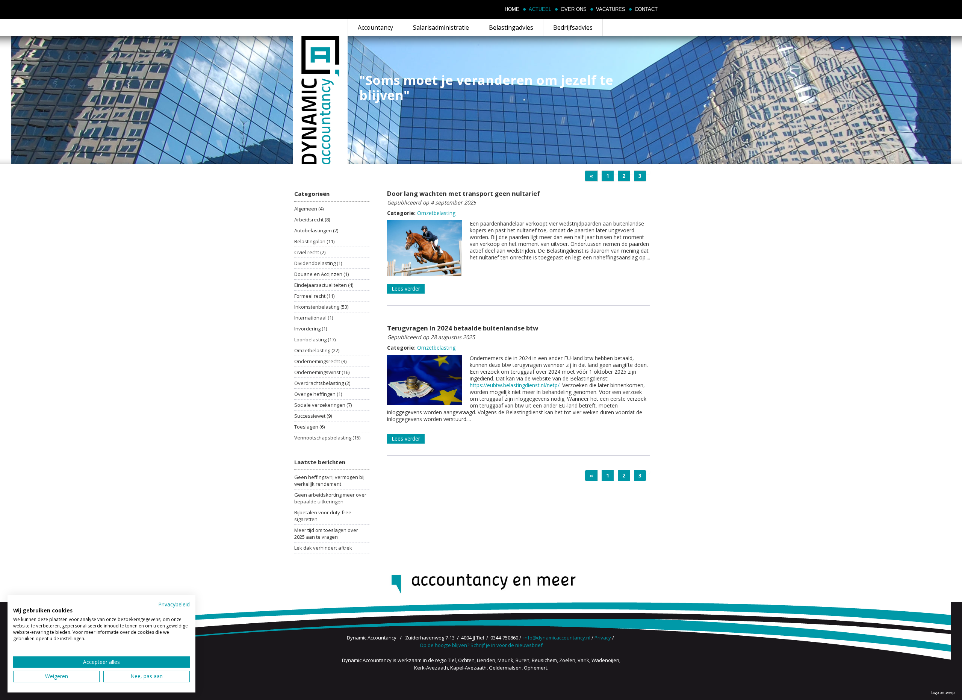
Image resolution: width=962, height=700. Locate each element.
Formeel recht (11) (314, 295)
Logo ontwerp (942, 692)
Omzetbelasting (436, 213)
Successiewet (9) (313, 415)
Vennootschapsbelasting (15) (327, 437)
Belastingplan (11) (314, 241)
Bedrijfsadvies (573, 27)
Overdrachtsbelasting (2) (322, 383)
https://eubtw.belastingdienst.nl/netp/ (515, 385)
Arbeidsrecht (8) (312, 219)
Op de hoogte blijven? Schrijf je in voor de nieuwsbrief (481, 645)
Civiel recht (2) (309, 252)
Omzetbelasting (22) (316, 350)
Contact (646, 9)
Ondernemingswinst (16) (321, 372)
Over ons (574, 9)
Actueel (540, 9)
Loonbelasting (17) (315, 339)
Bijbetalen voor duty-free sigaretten (322, 516)
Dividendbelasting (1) (318, 263)
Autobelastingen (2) (316, 230)
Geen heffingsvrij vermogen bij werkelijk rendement (329, 480)
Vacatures (610, 9)
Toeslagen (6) (309, 426)
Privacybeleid (174, 604)
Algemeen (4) (309, 208)
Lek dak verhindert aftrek (323, 547)
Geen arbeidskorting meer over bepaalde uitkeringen (330, 498)
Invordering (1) (310, 328)
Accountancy (375, 27)
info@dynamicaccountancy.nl (556, 637)
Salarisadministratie (441, 27)
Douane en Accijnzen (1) (321, 274)
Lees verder (406, 288)
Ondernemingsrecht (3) (320, 361)
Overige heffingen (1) (318, 394)
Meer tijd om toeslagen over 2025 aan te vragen (326, 533)
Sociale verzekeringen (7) (323, 405)
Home (512, 9)
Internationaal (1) (313, 317)
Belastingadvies (511, 27)
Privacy (602, 637)
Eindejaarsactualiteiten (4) (323, 285)
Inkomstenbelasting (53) (321, 306)
